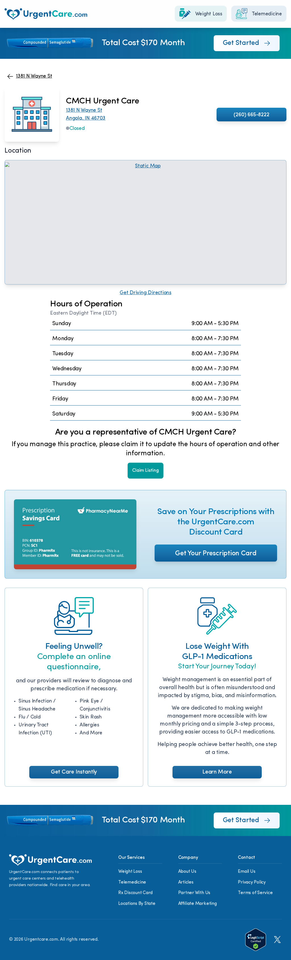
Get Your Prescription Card (216, 553)
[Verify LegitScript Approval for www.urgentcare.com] (255, 939)
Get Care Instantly (74, 772)
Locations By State (136, 903)
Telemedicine (132, 882)
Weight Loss (130, 871)
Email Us (246, 871)
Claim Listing (145, 470)
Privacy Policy (252, 882)
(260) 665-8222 (251, 115)
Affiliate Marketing (197, 903)
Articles (186, 882)
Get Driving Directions (145, 293)
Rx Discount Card (135, 893)
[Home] (46, 14)
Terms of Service (255, 893)
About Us (187, 871)
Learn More (217, 772)
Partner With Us (194, 893)
